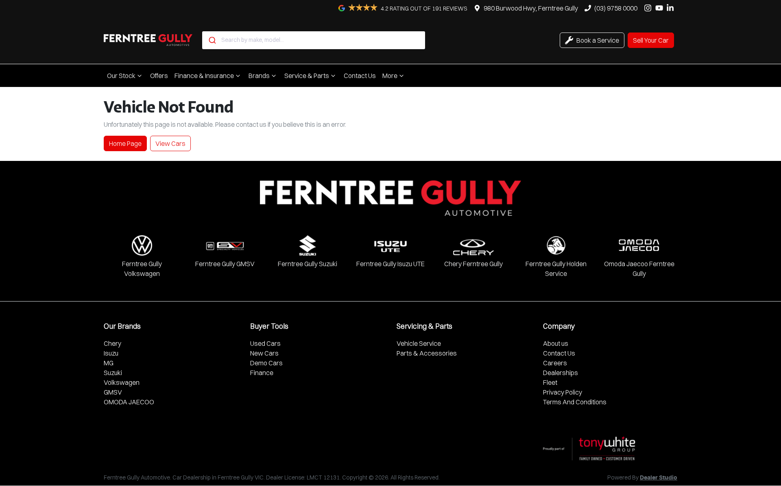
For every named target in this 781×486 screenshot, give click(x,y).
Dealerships (560, 373)
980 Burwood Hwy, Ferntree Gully (531, 8)
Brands (259, 76)
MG (108, 363)
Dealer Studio (658, 478)
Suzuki (113, 373)
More (389, 76)
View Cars (170, 143)
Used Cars (265, 343)
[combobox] (313, 40)
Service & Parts (306, 76)
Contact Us (360, 76)
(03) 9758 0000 (615, 8)
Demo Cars (266, 363)
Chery (112, 343)
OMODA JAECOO (129, 402)
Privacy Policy (562, 392)
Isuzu (111, 353)
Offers (159, 76)
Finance (261, 373)
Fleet (550, 382)
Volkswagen (122, 382)
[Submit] (211, 40)
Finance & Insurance (204, 76)
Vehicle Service (419, 343)
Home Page (125, 143)
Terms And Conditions (574, 402)
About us (555, 343)
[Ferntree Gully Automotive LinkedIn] (671, 8)
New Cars (264, 353)
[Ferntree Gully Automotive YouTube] (660, 8)
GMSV (113, 392)
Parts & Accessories (427, 353)
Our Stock (121, 76)
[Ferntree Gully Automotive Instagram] (649, 8)
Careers (555, 363)
